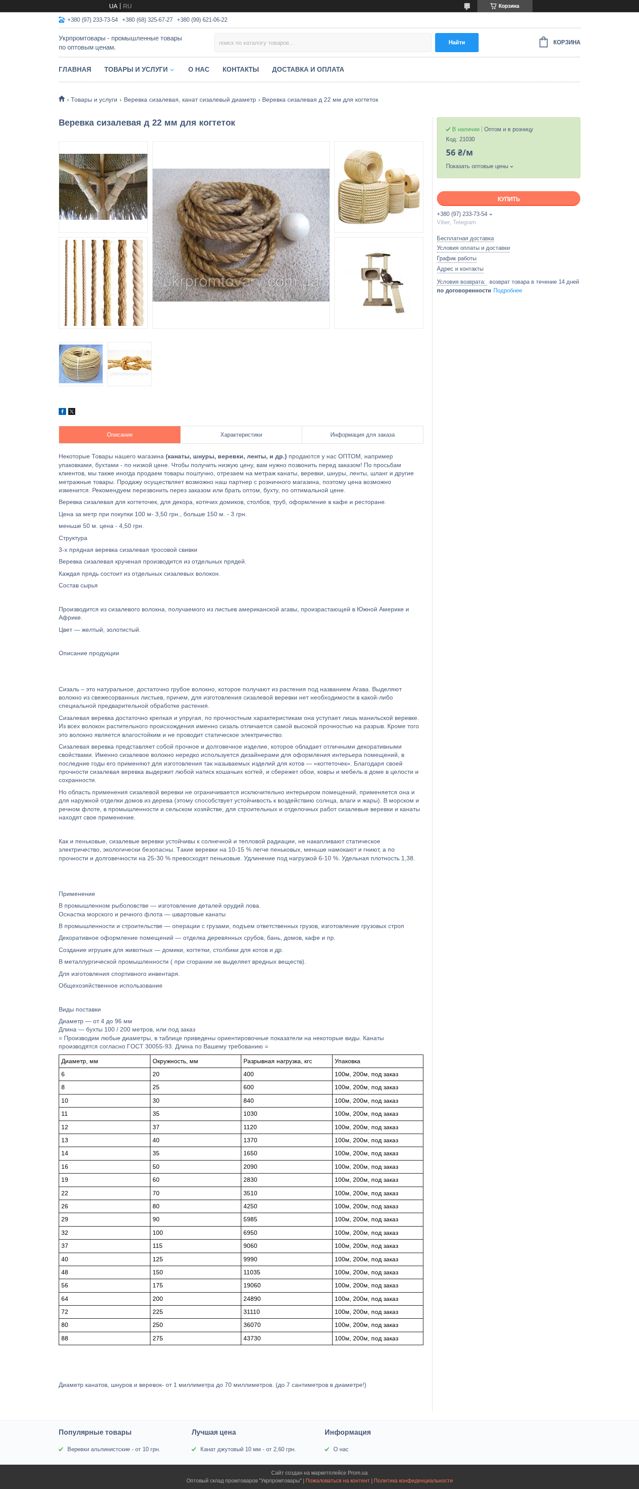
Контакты (241, 69)
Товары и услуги (136, 69)
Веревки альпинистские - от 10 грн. (113, 1449)
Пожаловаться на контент (338, 1481)
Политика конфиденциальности (413, 1481)
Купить (509, 199)
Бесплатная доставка (465, 238)
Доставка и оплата (308, 69)
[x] (71, 412)
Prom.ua (358, 1473)
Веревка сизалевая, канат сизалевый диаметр (190, 99)
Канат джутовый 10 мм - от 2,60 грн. (248, 1449)
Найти (457, 42)
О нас (199, 69)
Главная (75, 69)
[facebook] (62, 412)
